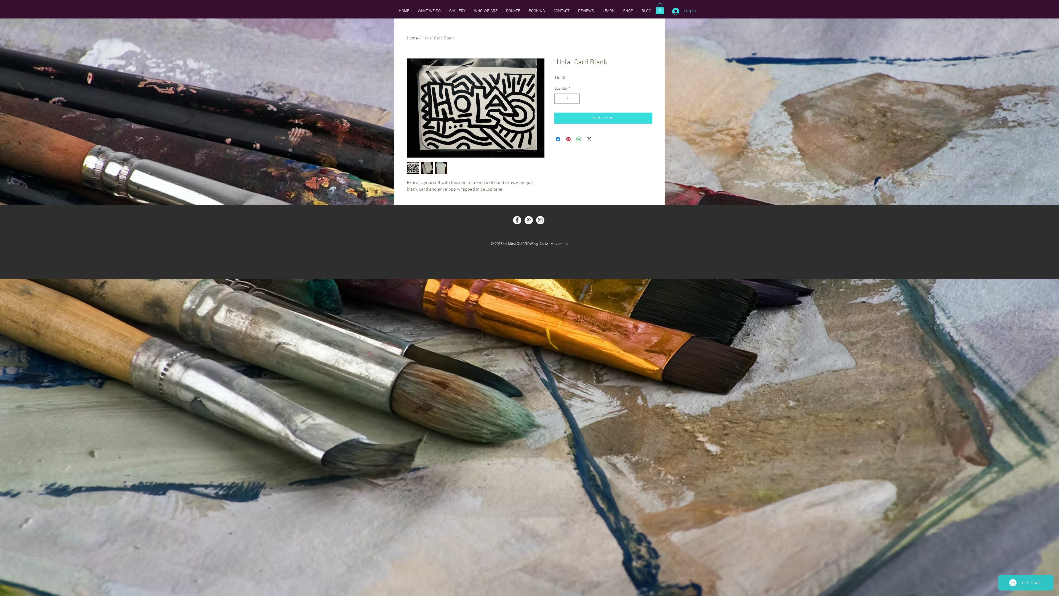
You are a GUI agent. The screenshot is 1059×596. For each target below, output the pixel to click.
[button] (660, 8)
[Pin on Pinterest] (568, 139)
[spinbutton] (567, 98)
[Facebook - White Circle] (517, 220)
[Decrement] (558, 98)
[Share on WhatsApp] (579, 139)
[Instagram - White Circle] (540, 220)
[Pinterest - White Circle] (529, 220)
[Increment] (575, 98)
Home (412, 38)
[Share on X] (589, 139)
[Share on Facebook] (558, 139)
